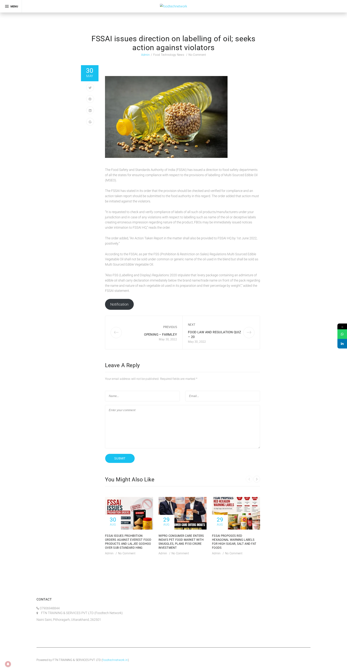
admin (145, 54)
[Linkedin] (342, 343)
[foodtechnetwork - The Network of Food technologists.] (173, 6)
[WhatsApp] (342, 334)
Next (191, 324)
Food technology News (168, 54)
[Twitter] (90, 87)
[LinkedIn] (90, 110)
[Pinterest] (90, 99)
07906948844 (50, 608)
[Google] (90, 122)
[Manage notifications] (8, 664)
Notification (119, 304)
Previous (170, 327)
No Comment (197, 54)
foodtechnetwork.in (115, 660)
